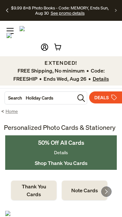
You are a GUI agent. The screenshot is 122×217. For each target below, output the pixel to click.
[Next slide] (106, 191)
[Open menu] (10, 31)
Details (61, 152)
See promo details (68, 13)
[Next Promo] (116, 10)
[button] (44, 47)
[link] (34, 190)
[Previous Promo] (7, 10)
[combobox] (40, 98)
